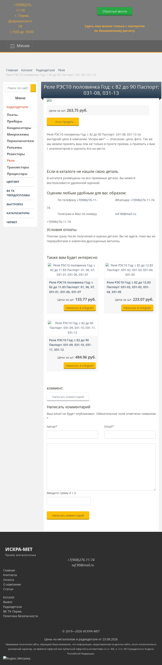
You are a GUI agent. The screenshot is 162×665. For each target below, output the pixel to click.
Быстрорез (15, 204)
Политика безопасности (20, 616)
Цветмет (13, 182)
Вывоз (7, 602)
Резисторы (16, 154)
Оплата (8, 580)
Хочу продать (64, 122)
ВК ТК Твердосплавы (18, 193)
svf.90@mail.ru (125, 214)
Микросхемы (18, 134)
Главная (9, 570)
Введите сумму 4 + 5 (61, 493)
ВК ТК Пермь (12, 611)
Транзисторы (18, 167)
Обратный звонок (115, 11)
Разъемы (14, 147)
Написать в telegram (80, 308)
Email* (109, 427)
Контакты (10, 575)
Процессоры (17, 174)
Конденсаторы (19, 128)
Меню (23, 45)
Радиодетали (17, 107)
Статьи (8, 589)
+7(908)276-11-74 (142, 200)
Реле (11, 160)
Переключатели (20, 141)
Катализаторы (18, 213)
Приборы (14, 121)
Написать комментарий (68, 397)
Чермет (12, 222)
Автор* (52, 427)
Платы (12, 115)
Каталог (9, 597)
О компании (12, 584)
